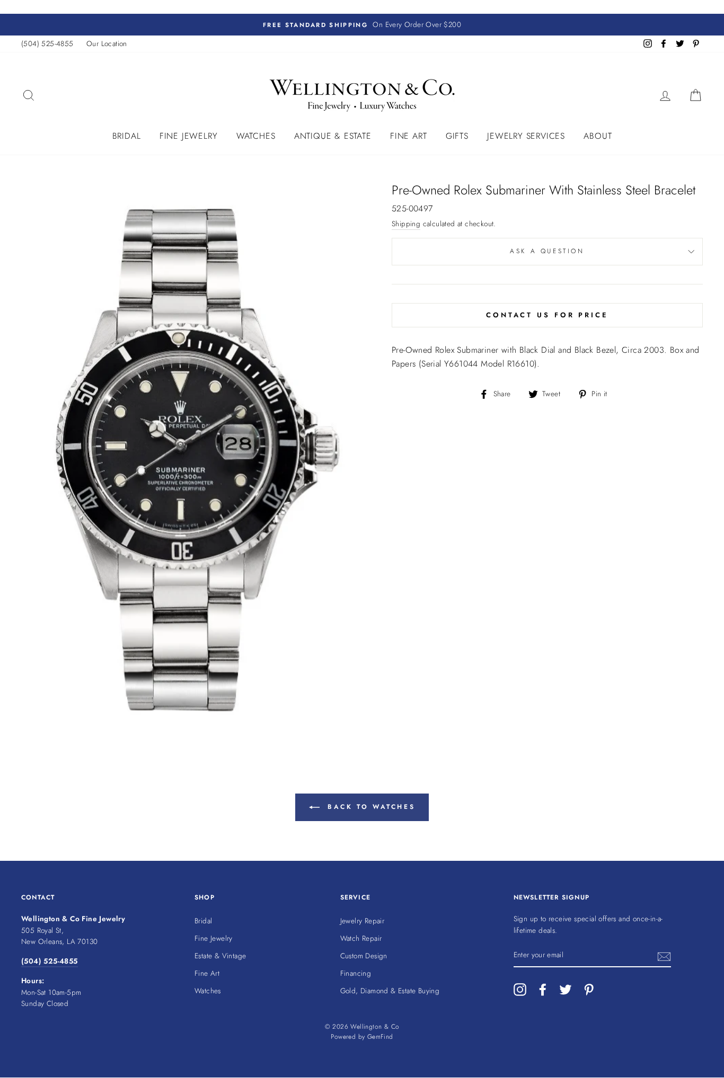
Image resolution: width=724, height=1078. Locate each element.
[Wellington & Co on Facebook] (542, 989)
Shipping (406, 223)
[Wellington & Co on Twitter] (565, 989)
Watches (256, 136)
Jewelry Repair (362, 920)
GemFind (380, 1036)
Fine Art (408, 136)
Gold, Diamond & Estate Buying (390, 990)
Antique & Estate (333, 136)
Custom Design (363, 955)
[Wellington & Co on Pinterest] (588, 989)
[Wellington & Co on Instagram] (520, 989)
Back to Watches (370, 806)
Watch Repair (361, 938)
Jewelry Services (526, 136)
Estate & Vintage (220, 955)
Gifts (457, 136)
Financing (356, 973)
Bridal (126, 136)
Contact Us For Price (547, 315)
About (598, 136)
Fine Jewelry (189, 136)
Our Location (106, 43)
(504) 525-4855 (47, 43)
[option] (362, 25)
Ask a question (547, 251)
